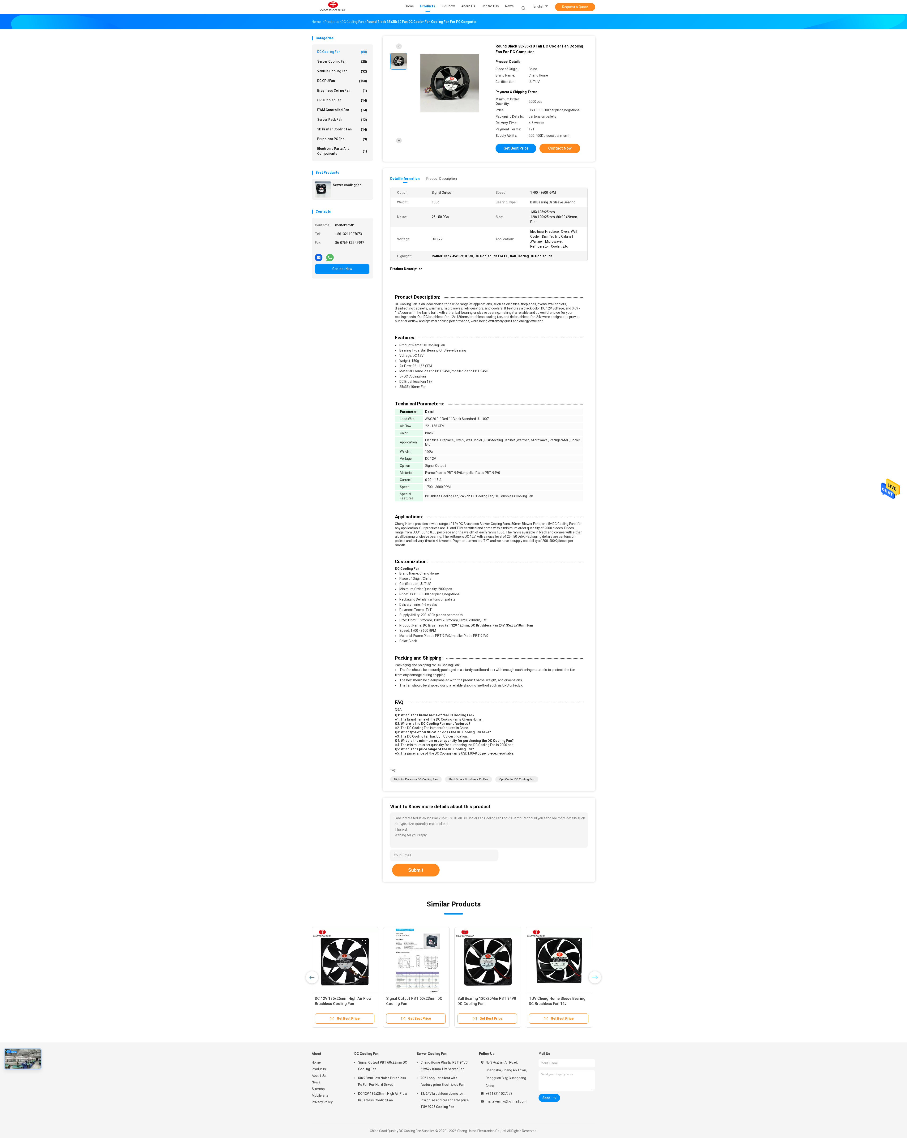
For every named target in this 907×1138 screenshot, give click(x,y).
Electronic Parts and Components (342, 151)
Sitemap (318, 1089)
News (316, 1082)
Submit (416, 870)
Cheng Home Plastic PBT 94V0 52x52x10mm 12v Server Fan (443, 1066)
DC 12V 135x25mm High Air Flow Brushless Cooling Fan (382, 1097)
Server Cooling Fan (342, 62)
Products (319, 1069)
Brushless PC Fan (342, 139)
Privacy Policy (322, 1102)
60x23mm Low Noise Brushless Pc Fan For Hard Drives (382, 1081)
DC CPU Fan (342, 81)
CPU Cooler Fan (342, 100)
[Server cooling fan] (323, 189)
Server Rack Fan (342, 120)
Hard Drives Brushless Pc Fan (468, 779)
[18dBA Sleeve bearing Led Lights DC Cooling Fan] (559, 960)
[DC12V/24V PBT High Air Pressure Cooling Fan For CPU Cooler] (345, 960)
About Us (319, 1076)
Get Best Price (516, 148)
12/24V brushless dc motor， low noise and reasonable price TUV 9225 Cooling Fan (444, 1100)
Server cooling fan (347, 185)
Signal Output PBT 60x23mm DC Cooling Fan (382, 1066)
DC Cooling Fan (342, 52)
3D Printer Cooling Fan (342, 129)
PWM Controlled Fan (342, 110)
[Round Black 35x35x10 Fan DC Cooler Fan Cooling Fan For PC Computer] (449, 83)
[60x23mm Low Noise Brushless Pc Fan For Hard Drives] (488, 960)
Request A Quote (575, 7)
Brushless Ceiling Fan (342, 91)
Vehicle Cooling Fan (342, 71)
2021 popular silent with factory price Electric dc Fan (442, 1081)
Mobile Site (320, 1095)
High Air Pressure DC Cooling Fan (416, 779)
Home (316, 1062)
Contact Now (342, 269)
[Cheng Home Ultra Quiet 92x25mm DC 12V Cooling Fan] (416, 960)
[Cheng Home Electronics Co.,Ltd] (332, 7)
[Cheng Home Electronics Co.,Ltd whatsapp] (330, 255)
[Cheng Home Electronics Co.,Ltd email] (318, 255)
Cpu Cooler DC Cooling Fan (516, 779)
